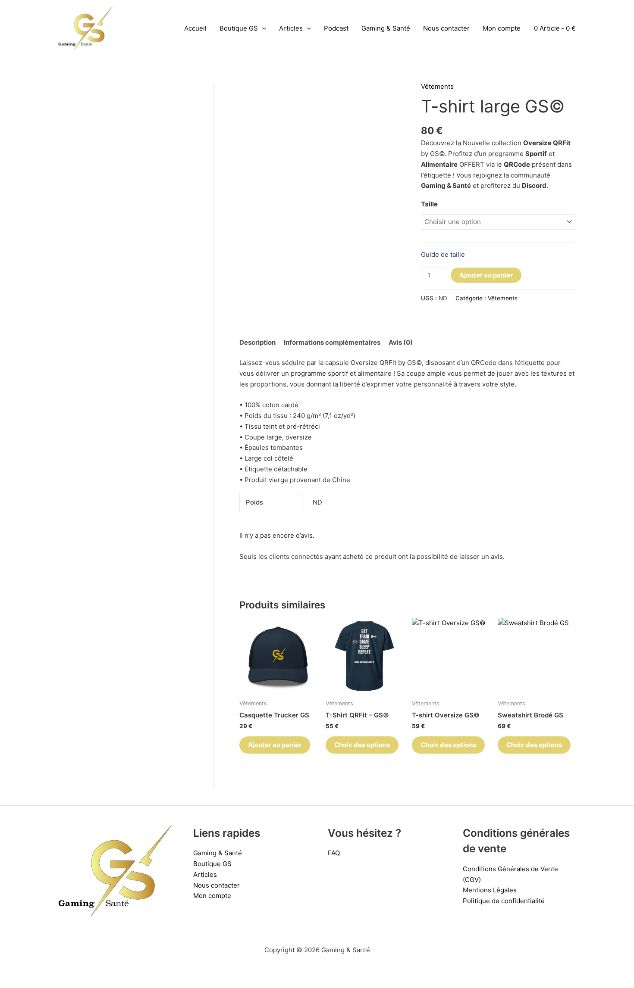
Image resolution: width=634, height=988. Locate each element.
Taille (429, 204)
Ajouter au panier (486, 275)
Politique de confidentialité (504, 901)
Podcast (336, 28)
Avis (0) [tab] (401, 342)
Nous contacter (446, 28)
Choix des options (362, 745)
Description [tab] (257, 342)
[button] (262, 28)
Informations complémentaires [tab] (332, 342)
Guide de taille (443, 254)
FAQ (334, 853)
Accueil (195, 28)
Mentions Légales (490, 890)
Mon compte (502, 28)
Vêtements (437, 86)
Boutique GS (239, 28)
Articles (291, 28)
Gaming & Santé (385, 28)
